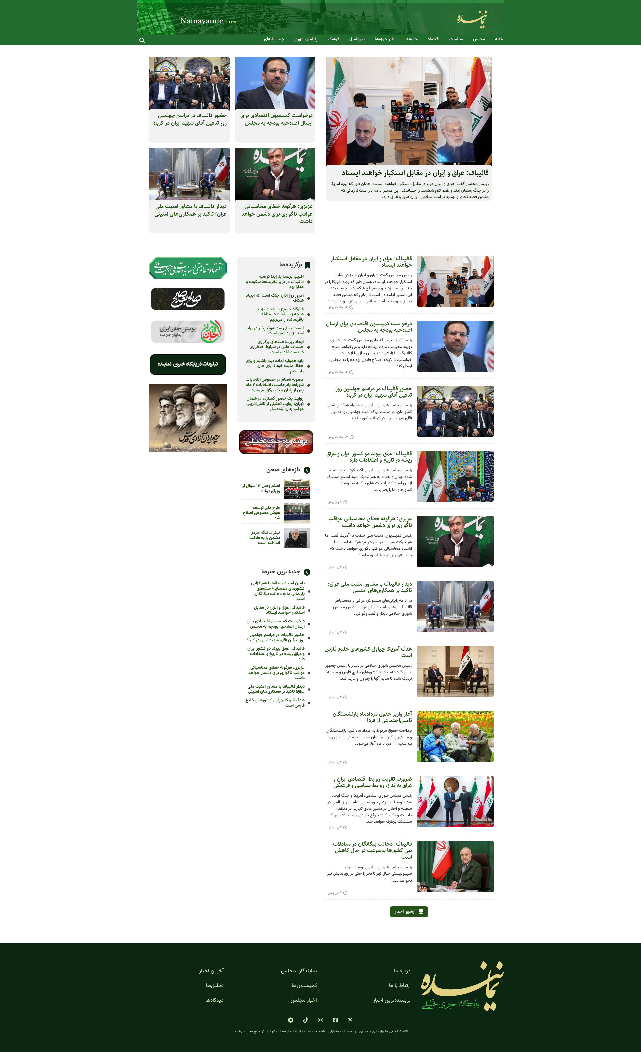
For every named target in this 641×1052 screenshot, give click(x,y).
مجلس (479, 39)
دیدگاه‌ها (214, 1001)
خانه (499, 39)
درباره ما (402, 971)
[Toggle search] (142, 40)
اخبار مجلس (304, 1001)
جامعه (412, 39)
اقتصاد (433, 39)
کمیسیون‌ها (304, 986)
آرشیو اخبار (405, 911)
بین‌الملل (357, 39)
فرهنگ (333, 39)
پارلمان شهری (305, 39)
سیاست (456, 39)
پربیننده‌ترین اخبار (392, 1001)
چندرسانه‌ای (274, 39)
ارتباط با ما (400, 986)
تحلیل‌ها (215, 986)
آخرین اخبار (211, 971)
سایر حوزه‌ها (385, 39)
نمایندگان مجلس (299, 971)
